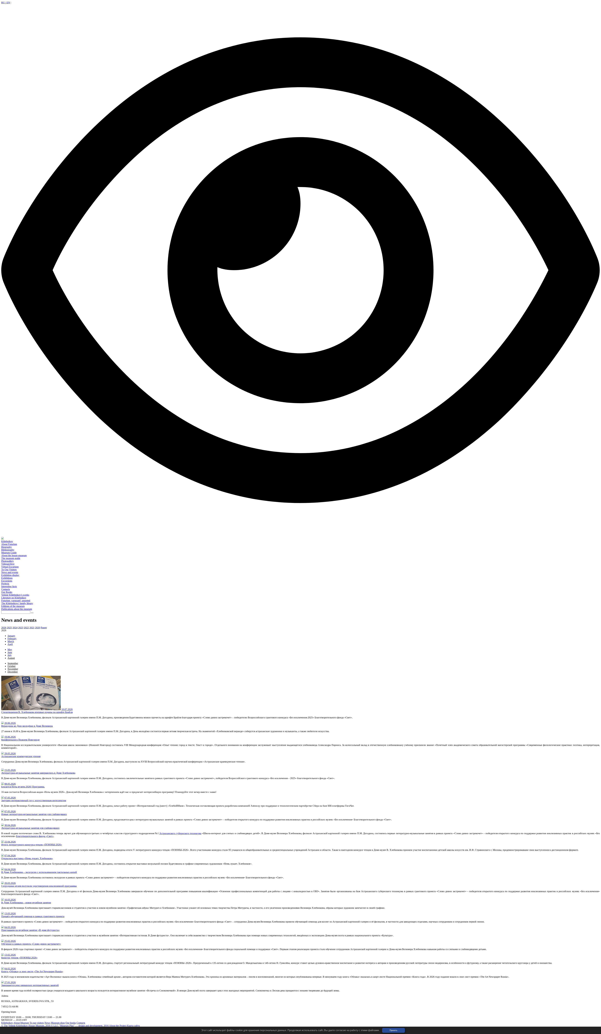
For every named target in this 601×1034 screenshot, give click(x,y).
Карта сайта (133, 1025)
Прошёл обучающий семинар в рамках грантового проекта (32, 916)
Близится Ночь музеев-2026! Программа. (23, 786)
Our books (70, 1022)
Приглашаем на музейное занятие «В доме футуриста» (30, 930)
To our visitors (37, 1022)
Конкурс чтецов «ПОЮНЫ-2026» (19, 957)
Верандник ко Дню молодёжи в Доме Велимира (27, 726)
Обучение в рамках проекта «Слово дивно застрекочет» (31, 944)
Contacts (81, 1022)
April (10, 644)
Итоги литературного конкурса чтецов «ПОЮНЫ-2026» (31, 844)
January (11, 635)
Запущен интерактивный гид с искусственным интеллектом (33, 800)
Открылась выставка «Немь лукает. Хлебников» (27, 858)
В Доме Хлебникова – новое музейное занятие (26, 902)
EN (8, 2)
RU (3, 2)
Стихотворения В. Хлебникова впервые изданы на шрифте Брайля (37, 712)
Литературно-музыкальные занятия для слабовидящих (30, 828)
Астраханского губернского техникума (180, 833)
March (11, 641)
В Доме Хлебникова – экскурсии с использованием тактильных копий (39, 872)
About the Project (117, 1025)
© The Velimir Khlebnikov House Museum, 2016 (25, 1025)
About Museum (21, 1022)
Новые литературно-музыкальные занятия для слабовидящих (34, 814)
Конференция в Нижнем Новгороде (20, 739)
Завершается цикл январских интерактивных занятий (30, 985)
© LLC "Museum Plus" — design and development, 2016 (80, 1025)
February (12, 638)
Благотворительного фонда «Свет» (35, 836)
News (47, 1022)
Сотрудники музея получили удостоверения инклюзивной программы (39, 886)
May (10, 649)
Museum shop (58, 1022)
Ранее (44, 627)
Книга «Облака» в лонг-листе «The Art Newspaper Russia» (32, 971)
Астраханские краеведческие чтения (20, 756)
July (10, 655)
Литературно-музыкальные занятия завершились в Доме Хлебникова (38, 773)
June (10, 652)
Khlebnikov (7, 1022)
